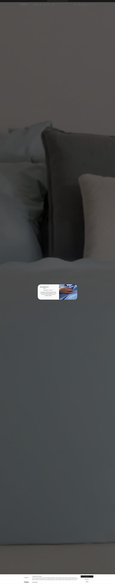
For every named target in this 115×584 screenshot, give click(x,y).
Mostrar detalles (34, 582)
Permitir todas (87, 576)
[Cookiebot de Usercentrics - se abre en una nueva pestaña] (26, 582)
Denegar (87, 581)
